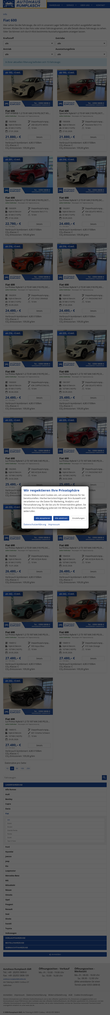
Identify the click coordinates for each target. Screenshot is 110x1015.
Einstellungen (78, 518)
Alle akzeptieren (43, 518)
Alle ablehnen (61, 518)
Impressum (54, 524)
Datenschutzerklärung (35, 524)
